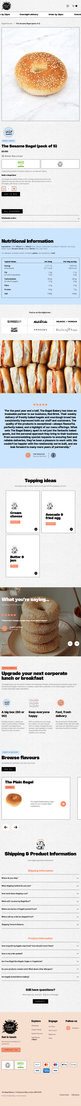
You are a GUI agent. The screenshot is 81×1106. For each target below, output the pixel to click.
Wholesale (35, 1026)
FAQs (50, 1038)
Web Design (75, 1095)
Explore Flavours (37, 1033)
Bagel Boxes (36, 1039)
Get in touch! (53, 1030)
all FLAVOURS (12, 211)
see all (8, 769)
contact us (11, 1050)
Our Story (52, 1026)
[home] (6, 6)
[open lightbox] (40, 74)
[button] (67, 5)
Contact (40, 1001)
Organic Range (36, 1029)
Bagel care (52, 1034)
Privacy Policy (64, 1095)
